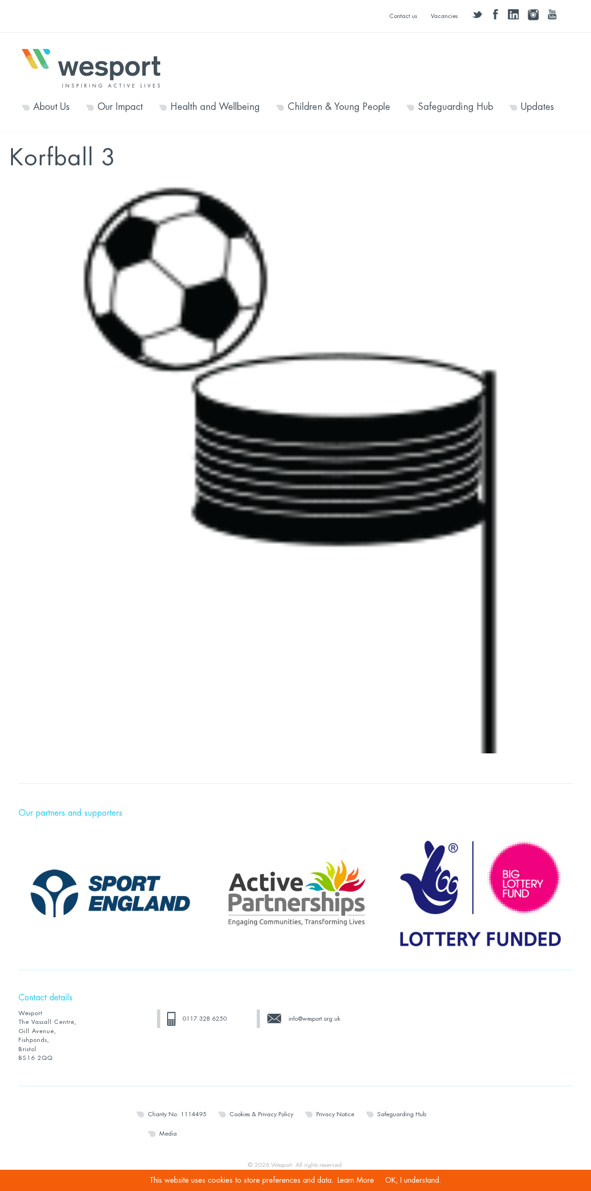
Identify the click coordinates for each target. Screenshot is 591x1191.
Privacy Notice (335, 1114)
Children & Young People (339, 107)
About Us (51, 107)
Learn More (356, 1180)
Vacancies (444, 16)
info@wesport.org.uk (314, 1019)
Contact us (403, 16)
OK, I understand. (413, 1180)
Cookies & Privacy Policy (261, 1114)
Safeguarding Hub (455, 107)
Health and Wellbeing (215, 107)
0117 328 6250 (204, 1019)
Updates (537, 107)
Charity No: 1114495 (177, 1114)
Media (168, 1134)
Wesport (95, 67)
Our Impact (120, 107)
